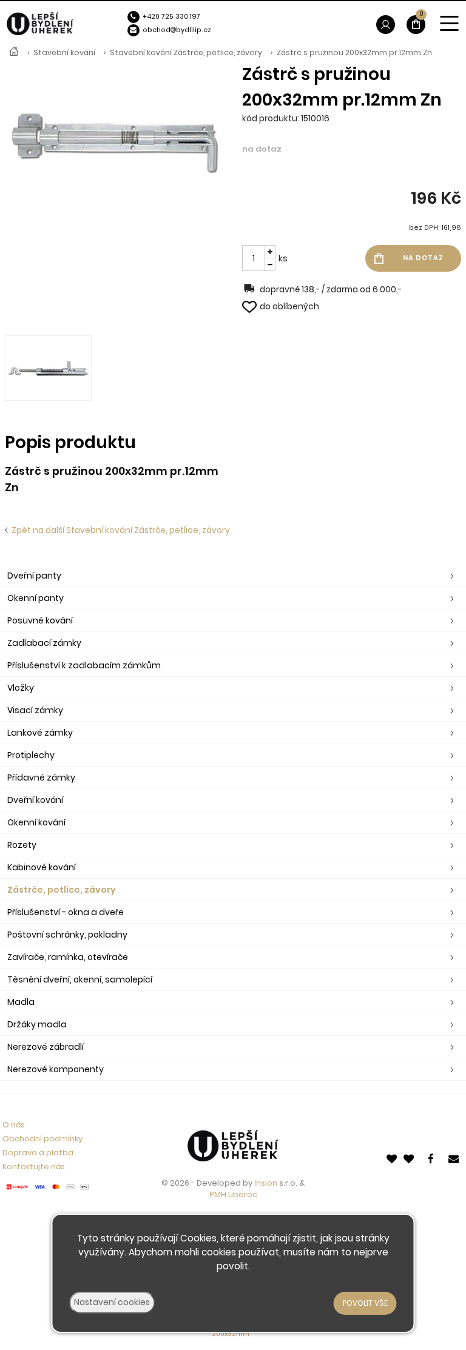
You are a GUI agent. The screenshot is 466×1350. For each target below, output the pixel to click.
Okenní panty (35, 598)
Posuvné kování (40, 620)
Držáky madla (37, 1024)
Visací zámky (35, 710)
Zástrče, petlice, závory (61, 890)
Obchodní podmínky (42, 1138)
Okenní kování (36, 822)
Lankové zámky (40, 733)
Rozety (21, 845)
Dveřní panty (34, 575)
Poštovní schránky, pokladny (67, 935)
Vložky (20, 688)
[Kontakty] (454, 1158)
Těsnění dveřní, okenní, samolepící (79, 979)
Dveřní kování (35, 800)
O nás (13, 1124)
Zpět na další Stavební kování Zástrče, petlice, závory (119, 530)
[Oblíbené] (392, 1158)
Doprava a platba (37, 1152)
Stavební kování (64, 52)
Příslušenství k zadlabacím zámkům (84, 665)
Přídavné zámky (41, 777)
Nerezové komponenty (55, 1069)
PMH (218, 1194)
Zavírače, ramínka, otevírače (67, 957)
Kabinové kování (41, 867)
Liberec (242, 1194)
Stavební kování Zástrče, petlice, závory (186, 52)
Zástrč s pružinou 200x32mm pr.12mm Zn (354, 52)
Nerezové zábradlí (45, 1047)
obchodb (162, 30)
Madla (21, 1002)
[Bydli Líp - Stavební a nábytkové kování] (14, 53)
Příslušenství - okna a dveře (65, 912)
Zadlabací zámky (44, 643)
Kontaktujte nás (33, 1166)
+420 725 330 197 (171, 16)
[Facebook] (433, 1158)
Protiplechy (31, 755)
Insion (265, 1183)
